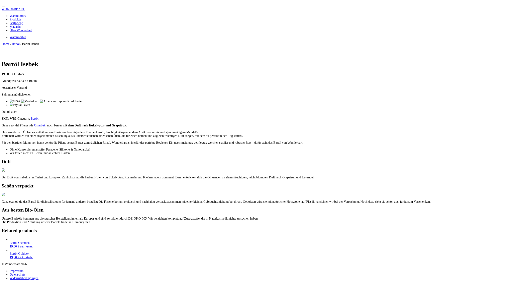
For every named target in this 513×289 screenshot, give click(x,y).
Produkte (15, 19)
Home (5, 44)
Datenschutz (17, 274)
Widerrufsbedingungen (24, 278)
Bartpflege (16, 23)
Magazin (15, 26)
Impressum (16, 271)
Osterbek (39, 125)
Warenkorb (18, 15)
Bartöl (16, 44)
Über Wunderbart (21, 30)
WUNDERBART (13, 9)
